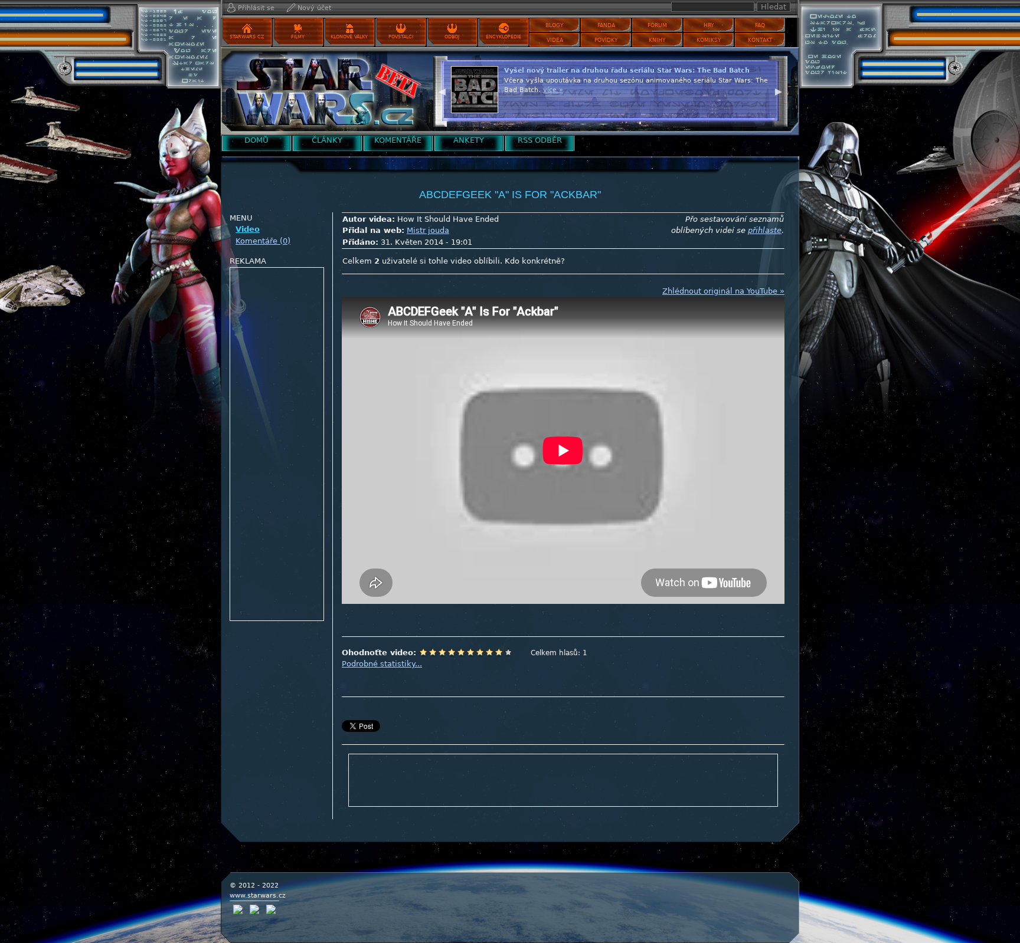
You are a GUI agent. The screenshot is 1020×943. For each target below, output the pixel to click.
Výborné (489, 652)
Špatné (442, 652)
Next (778, 90)
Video (248, 229)
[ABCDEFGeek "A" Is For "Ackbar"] (324, 91)
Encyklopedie (503, 37)
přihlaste (765, 230)
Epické (508, 652)
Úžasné (499, 652)
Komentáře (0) (263, 240)
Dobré (480, 652)
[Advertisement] (277, 445)
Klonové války (349, 37)
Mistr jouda (428, 230)
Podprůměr (451, 652)
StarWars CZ (247, 37)
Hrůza (432, 652)
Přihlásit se (256, 8)
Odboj (451, 37)
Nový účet (314, 8)
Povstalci (400, 37)
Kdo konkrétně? (535, 261)
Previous (442, 90)
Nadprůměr (470, 652)
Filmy (298, 37)
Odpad (423, 652)
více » (553, 90)
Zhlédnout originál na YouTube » (723, 291)
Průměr (461, 652)
